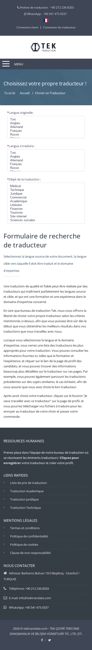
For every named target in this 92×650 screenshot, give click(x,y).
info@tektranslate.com (35, 598)
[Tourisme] (46, 213)
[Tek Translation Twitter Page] (49, 640)
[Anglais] (46, 123)
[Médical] (46, 186)
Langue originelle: (20, 112)
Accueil (24, 93)
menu (18, 64)
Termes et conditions (25, 528)
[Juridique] (46, 194)
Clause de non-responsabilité (30, 553)
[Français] (46, 131)
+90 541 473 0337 (55, 14)
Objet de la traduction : (24, 179)
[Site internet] (46, 216)
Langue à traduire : (21, 146)
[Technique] (46, 190)
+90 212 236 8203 (62, 7)
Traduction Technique (25, 507)
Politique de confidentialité (29, 536)
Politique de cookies (24, 544)
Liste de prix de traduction (28, 483)
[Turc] (46, 119)
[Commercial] (46, 197)
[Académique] (46, 201)
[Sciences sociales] (46, 220)
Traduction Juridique (24, 499)
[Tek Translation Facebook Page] (42, 640)
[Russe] (46, 134)
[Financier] (46, 209)
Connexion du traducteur (59, 27)
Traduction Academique (27, 491)
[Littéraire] (46, 205)
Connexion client (27, 27)
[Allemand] (46, 127)
